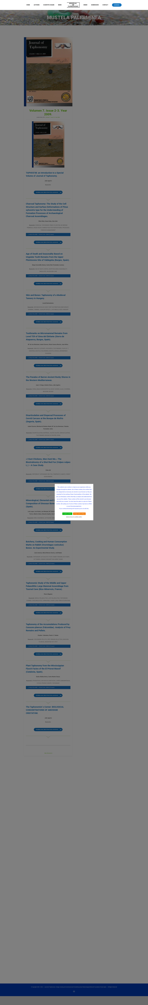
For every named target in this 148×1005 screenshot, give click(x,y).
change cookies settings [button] (79, 513)
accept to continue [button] (67, 513)
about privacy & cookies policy (74, 517)
